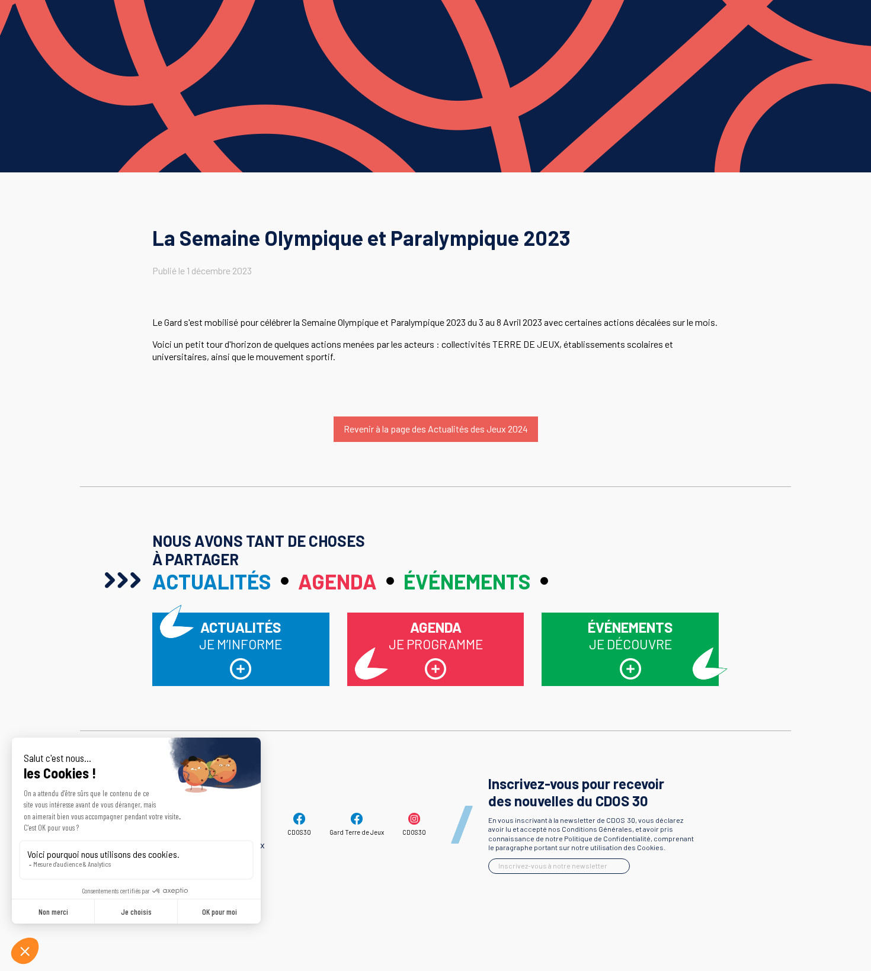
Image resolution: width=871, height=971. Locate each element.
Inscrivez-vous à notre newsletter (552, 865)
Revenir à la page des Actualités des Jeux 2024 (436, 428)
